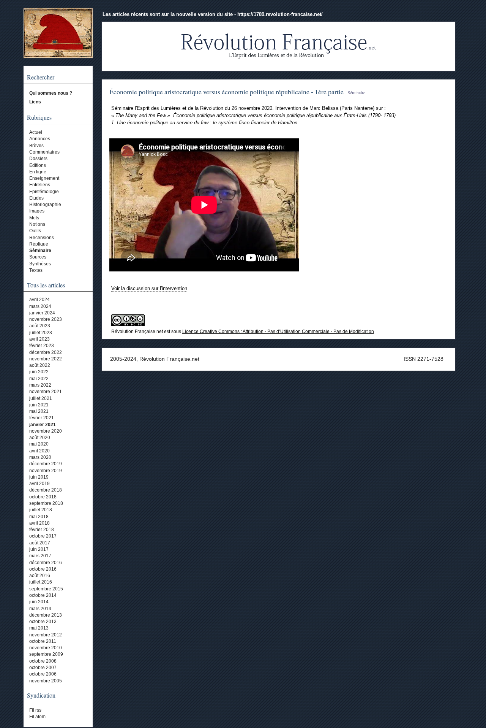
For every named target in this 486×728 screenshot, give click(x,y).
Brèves (36, 145)
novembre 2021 (45, 391)
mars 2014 (40, 608)
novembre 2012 (45, 635)
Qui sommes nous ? (50, 93)
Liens (35, 102)
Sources (37, 257)
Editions (37, 165)
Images (36, 211)
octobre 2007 (43, 667)
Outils (35, 230)
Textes (36, 270)
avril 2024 (39, 299)
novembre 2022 (45, 359)
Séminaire (40, 250)
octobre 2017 (43, 536)
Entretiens (39, 184)
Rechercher (40, 77)
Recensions (41, 237)
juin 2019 (39, 477)
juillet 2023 (40, 332)
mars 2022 (40, 385)
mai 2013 (39, 628)
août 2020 (39, 437)
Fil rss (35, 710)
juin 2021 (39, 405)
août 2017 (39, 543)
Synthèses (40, 264)
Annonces (39, 138)
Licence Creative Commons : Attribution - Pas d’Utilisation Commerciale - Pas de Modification (278, 331)
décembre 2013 (45, 615)
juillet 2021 (40, 398)
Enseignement (44, 178)
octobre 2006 (43, 674)
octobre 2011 (42, 641)
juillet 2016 (40, 582)
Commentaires (44, 152)
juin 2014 (39, 602)
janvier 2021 (42, 424)
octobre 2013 (43, 621)
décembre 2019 (45, 464)
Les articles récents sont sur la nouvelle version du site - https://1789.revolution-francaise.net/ (213, 14)
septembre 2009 (46, 654)
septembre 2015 (46, 589)
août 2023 (39, 326)
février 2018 (41, 529)
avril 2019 (39, 483)
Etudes (36, 198)
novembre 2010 (45, 648)
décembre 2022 (45, 352)
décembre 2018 (45, 490)
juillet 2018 (40, 510)
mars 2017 (40, 556)
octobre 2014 (43, 595)
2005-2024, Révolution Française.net (154, 359)
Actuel (35, 132)
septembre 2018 (46, 503)
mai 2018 (39, 516)
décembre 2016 (45, 562)
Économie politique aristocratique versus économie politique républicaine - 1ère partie (226, 91)
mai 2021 (39, 411)
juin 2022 (39, 372)
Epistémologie (44, 191)
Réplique (38, 244)
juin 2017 (39, 549)
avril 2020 (39, 451)
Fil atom (37, 716)
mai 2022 (39, 378)
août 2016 (39, 575)
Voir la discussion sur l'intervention (149, 288)
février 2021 (41, 418)
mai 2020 (39, 444)
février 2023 (41, 345)
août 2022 (39, 365)
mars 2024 (40, 306)
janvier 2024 (42, 313)
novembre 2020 (45, 431)
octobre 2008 (43, 661)
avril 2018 (39, 523)
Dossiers (38, 158)
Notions (37, 224)
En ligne (37, 172)
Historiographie (45, 204)
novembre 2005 (45, 681)
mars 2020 (40, 457)
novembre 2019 (45, 470)
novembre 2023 (45, 319)
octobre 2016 (43, 569)
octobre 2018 (43, 497)
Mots (34, 218)
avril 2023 (39, 339)
